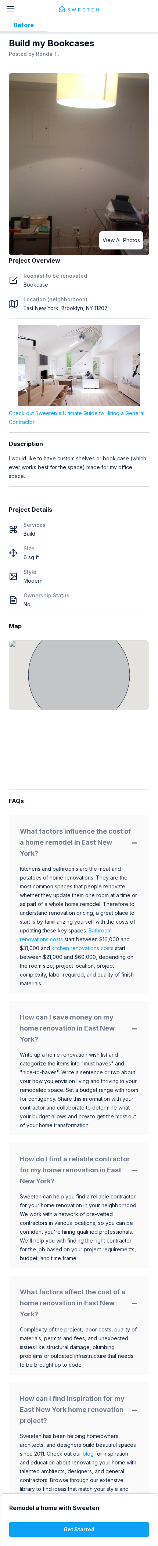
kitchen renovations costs (82, 948)
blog (88, 1453)
